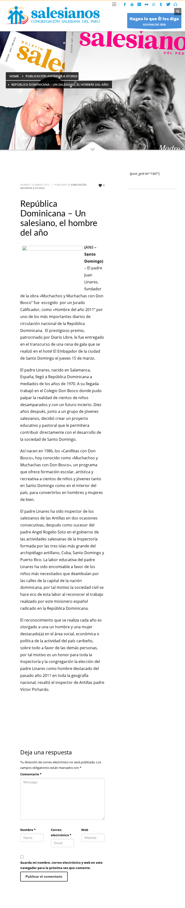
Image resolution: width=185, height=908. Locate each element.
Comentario (30, 774)
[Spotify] (175, 4)
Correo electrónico (61, 832)
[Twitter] (168, 4)
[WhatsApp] (153, 4)
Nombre (28, 830)
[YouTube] (132, 4)
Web (84, 830)
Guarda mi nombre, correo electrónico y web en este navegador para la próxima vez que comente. (61, 865)
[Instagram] (139, 4)
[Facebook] (124, 4)
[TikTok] (161, 4)
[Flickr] (146, 4)
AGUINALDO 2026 (154, 21)
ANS (89, 247)
